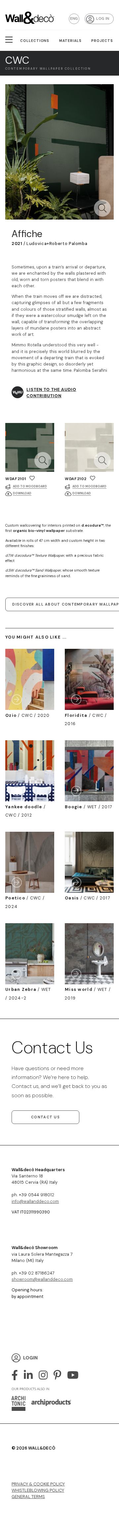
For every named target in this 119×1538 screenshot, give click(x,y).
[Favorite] (32, 478)
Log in (102, 18)
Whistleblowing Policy (38, 1490)
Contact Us (45, 1117)
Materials (70, 41)
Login (30, 1358)
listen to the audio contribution (51, 392)
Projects (102, 41)
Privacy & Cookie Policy (38, 1484)
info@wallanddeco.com (35, 1201)
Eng (74, 18)
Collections (35, 41)
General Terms (28, 1496)
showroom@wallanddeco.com (42, 1279)
